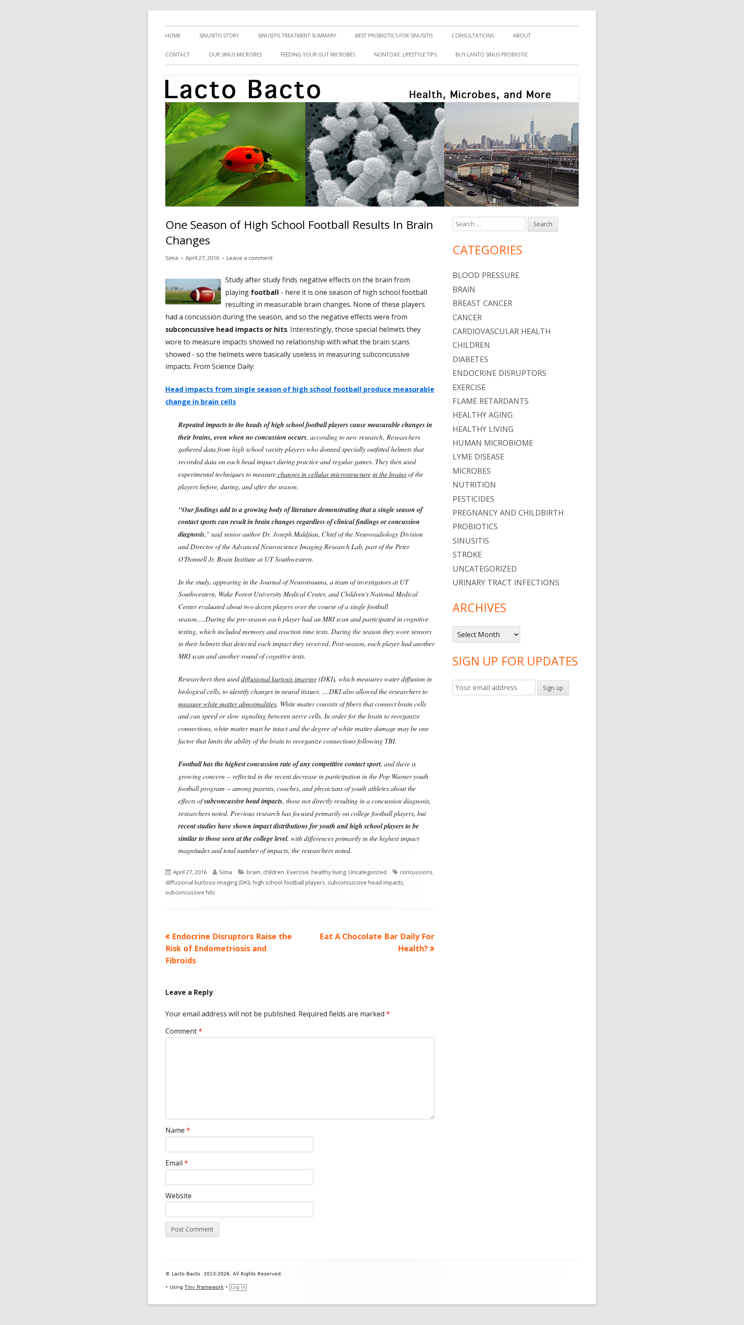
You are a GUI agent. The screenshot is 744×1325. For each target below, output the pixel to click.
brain (253, 872)
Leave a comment (249, 258)
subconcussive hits (190, 892)
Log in (238, 1287)
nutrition (474, 484)
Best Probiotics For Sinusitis (394, 35)
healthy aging (483, 414)
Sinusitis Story (219, 35)
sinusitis (471, 540)
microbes (472, 471)
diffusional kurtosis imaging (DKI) (207, 882)
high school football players (289, 882)
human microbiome (493, 443)
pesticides (473, 499)
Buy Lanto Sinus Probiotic (492, 54)
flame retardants (491, 401)
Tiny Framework (204, 1287)
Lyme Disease (478, 456)
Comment (183, 1031)
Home (172, 35)
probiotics (475, 526)
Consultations (473, 35)
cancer (467, 317)
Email (176, 1163)
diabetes (470, 359)
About (522, 35)
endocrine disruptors (499, 373)
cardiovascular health (502, 331)
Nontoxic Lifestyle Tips (405, 54)
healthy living (328, 872)
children (273, 872)
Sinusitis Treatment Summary (297, 35)
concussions (416, 872)
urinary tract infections (506, 582)
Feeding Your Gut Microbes (318, 54)
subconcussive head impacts (365, 882)
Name (177, 1130)
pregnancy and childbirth (508, 512)
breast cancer (482, 303)
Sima (171, 258)
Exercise (298, 872)
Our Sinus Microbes (235, 54)
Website (178, 1195)
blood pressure (486, 275)
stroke (467, 554)
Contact (177, 54)
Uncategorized (367, 872)
